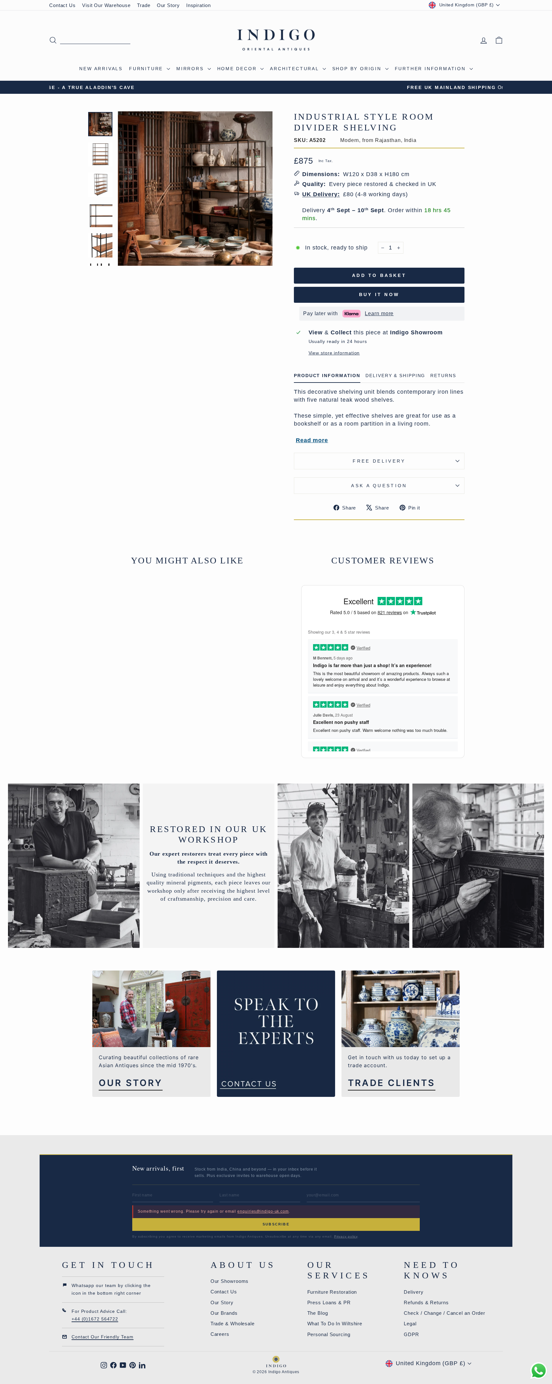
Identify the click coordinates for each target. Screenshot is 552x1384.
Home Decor (238, 68)
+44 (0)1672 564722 (95, 1318)
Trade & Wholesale (233, 1323)
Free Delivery (379, 461)
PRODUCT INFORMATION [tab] (327, 375)
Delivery (413, 1292)
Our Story (168, 5)
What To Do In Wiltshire (335, 1323)
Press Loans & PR (329, 1302)
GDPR (411, 1334)
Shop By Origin (358, 68)
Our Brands (224, 1313)
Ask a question (379, 485)
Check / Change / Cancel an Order (444, 1313)
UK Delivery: (321, 194)
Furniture (147, 68)
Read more (312, 440)
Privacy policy (346, 1236)
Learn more (379, 313)
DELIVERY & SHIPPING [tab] (395, 375)
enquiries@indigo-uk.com (263, 1211)
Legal (410, 1323)
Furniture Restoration (332, 1292)
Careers (220, 1334)
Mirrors (191, 68)
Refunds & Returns (426, 1302)
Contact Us (62, 5)
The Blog (317, 1313)
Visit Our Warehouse (106, 5)
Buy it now (379, 294)
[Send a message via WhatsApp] (539, 1371)
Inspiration (198, 5)
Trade (143, 5)
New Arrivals (101, 68)
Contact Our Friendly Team (103, 1336)
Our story (131, 1083)
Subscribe (276, 1224)
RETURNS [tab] (443, 375)
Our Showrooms (230, 1281)
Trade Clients (391, 1083)
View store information (334, 352)
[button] (294, 314)
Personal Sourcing (328, 1334)
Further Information (431, 68)
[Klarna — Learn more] (351, 313)
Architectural (295, 68)
